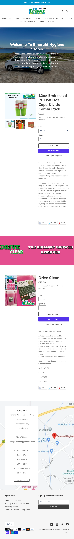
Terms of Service (12, 510)
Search (8, 500)
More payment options (53, 156)
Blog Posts (26, 510)
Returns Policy (25, 503)
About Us (17, 500)
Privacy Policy (11, 503)
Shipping (52, 117)
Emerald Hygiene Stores (52, 529)
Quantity (41, 135)
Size (40, 127)
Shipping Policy (11, 506)
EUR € (9, 524)
